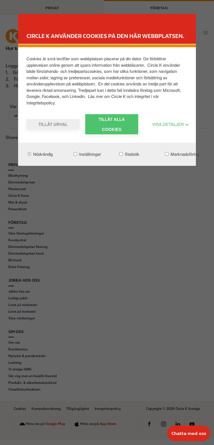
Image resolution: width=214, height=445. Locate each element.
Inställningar (89, 154)
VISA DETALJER (168, 124)
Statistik (131, 154)
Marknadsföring (184, 154)
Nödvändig (42, 154)
